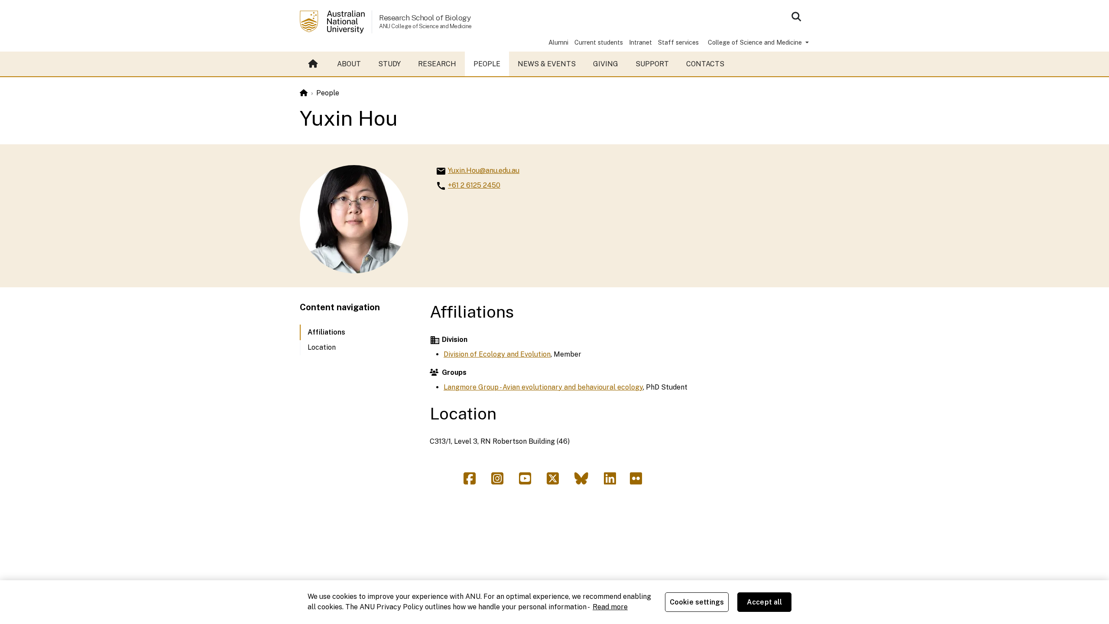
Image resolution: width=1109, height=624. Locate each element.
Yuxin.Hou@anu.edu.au (483, 170)
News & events (547, 64)
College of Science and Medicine (756, 42)
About (349, 64)
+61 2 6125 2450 (474, 185)
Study (389, 64)
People (486, 64)
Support (652, 64)
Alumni (558, 42)
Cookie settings (697, 602)
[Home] (304, 93)
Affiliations (326, 332)
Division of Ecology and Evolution (497, 354)
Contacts (705, 64)
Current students (598, 42)
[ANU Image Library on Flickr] (637, 481)
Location (322, 347)
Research (437, 64)
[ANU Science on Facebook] (473, 481)
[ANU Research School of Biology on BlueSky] (584, 481)
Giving (605, 64)
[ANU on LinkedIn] (613, 481)
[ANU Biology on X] (556, 481)
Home (314, 64)
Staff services (678, 42)
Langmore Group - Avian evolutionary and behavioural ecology (543, 387)
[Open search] (796, 16)
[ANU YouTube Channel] (528, 481)
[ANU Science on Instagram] (500, 481)
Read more (610, 607)
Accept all (764, 602)
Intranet (640, 42)
